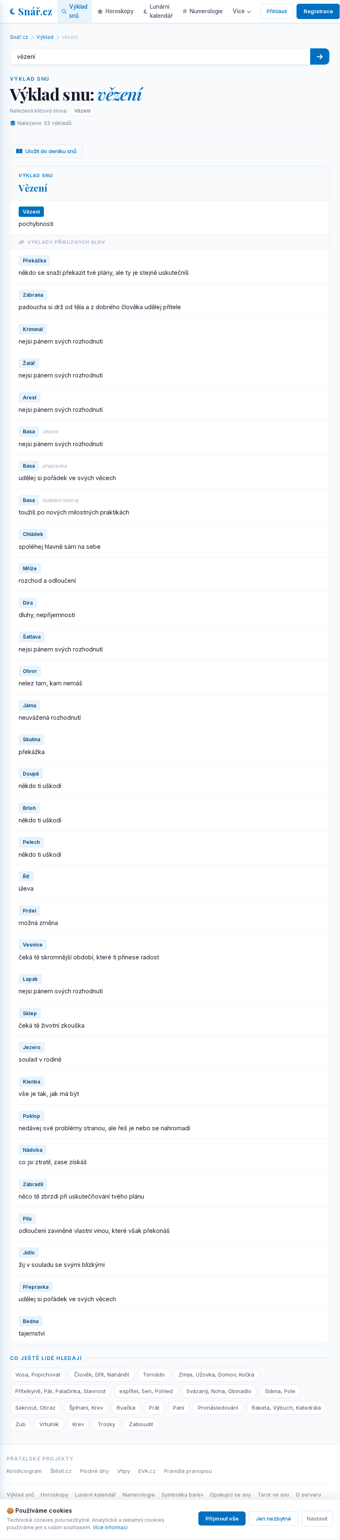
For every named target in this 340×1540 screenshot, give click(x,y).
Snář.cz (35, 11)
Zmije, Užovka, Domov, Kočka (216, 1374)
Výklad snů (78, 11)
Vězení (82, 111)
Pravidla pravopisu (188, 1471)
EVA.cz (147, 1471)
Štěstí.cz (61, 1471)
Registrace (318, 11)
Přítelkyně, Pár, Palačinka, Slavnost (60, 1391)
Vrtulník (49, 1424)
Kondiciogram (24, 1471)
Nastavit (317, 1518)
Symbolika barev (182, 1495)
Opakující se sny (230, 1495)
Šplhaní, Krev (86, 1407)
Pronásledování (218, 1407)
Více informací (110, 1527)
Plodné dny (94, 1471)
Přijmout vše (222, 1518)
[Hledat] (319, 56)
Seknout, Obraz (35, 1407)
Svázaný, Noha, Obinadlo (218, 1391)
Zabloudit (141, 1424)
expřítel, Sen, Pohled (146, 1391)
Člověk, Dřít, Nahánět (101, 1374)
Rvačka (126, 1407)
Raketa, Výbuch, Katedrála (286, 1407)
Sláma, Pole (280, 1391)
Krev (78, 1424)
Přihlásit (277, 11)
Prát (154, 1407)
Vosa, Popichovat (37, 1374)
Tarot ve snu (273, 1495)
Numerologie (206, 11)
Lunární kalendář (161, 11)
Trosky (106, 1424)
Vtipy (123, 1471)
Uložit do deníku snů (51, 151)
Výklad (44, 37)
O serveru (308, 1495)
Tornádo (154, 1374)
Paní (178, 1407)
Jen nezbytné (273, 1518)
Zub (20, 1424)
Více (239, 11)
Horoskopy (120, 11)
